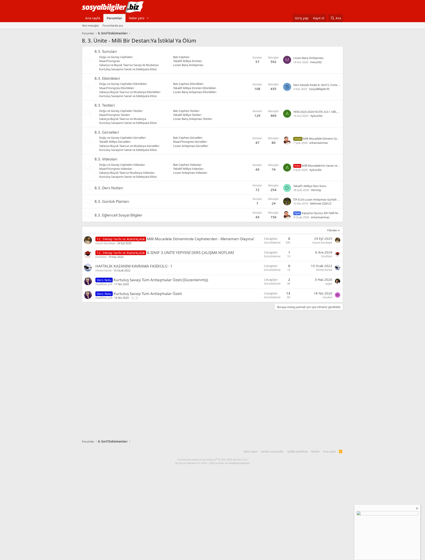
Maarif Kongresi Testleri (114, 115)
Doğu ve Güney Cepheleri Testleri (121, 111)
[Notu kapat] (416, 509)
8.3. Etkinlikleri (107, 78)
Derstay (316, 190)
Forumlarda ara (112, 25)
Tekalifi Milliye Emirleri (187, 61)
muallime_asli (103, 284)
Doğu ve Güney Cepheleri (116, 57)
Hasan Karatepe (105, 243)
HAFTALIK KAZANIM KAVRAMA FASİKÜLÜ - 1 (133, 266)
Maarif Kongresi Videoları (115, 169)
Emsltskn (100, 257)
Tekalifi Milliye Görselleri (114, 142)
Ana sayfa (92, 18)
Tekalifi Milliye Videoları (188, 169)
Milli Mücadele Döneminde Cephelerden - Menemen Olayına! (200, 238)
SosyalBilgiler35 (319, 89)
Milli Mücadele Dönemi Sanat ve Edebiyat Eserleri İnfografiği (338, 138)
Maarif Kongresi (109, 61)
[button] (148, 18)
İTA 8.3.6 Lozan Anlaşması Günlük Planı (318, 199)
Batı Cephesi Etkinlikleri (188, 84)
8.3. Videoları (106, 159)
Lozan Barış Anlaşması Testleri (192, 119)
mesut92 (316, 62)
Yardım (315, 451)
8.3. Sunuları (106, 51)
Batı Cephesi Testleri (186, 111)
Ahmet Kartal (103, 270)
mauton (327, 297)
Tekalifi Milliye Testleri (187, 115)
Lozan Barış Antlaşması (188, 65)
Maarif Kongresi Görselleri (190, 142)
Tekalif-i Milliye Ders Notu (309, 186)
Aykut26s (316, 116)
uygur (328, 283)
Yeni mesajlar (90, 25)
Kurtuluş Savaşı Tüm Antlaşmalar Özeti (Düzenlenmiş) (161, 279)
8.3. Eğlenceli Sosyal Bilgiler (118, 215)
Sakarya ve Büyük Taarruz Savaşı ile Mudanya (128, 65)
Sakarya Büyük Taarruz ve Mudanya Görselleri (129, 146)
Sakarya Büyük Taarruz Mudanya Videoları (127, 173)
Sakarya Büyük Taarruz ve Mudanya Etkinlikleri (129, 92)
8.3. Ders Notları (109, 187)
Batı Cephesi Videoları (187, 165)
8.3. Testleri (105, 105)
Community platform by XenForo (213, 459)
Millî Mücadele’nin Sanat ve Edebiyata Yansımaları (330, 166)
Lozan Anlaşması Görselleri (190, 146)
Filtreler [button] (332, 230)
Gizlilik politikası (297, 451)
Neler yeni (136, 18)
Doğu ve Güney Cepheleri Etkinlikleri (123, 84)
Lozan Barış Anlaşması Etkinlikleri (194, 92)
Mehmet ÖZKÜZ (320, 203)
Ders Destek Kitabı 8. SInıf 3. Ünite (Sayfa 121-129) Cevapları (332, 85)
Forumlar (114, 18)
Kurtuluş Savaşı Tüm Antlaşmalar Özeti (148, 293)
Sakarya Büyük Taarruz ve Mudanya (122, 119)
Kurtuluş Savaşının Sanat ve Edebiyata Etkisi (128, 69)
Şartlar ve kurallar (272, 451)
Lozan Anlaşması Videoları (190, 173)
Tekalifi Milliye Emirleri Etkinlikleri (194, 88)
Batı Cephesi (181, 57)
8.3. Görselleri (107, 132)
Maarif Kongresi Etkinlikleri (116, 88)
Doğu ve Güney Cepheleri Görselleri (122, 138)
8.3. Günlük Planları (112, 201)
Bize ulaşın (251, 451)
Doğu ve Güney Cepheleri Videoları (122, 165)
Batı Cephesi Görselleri (187, 138)
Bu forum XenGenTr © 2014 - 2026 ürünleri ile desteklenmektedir (212, 463)
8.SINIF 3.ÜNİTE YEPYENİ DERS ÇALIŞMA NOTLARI (190, 252)
